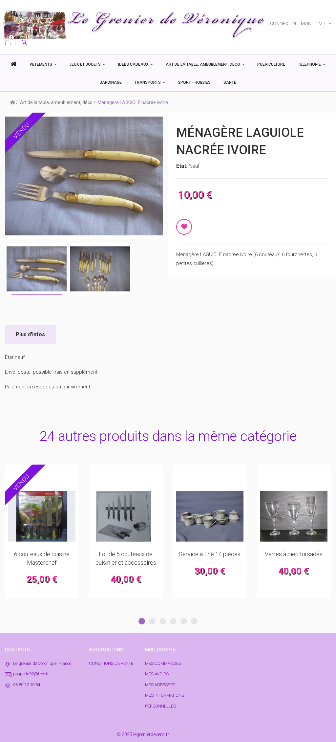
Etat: (182, 166)
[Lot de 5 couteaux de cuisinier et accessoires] (41, 516)
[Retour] (12, 102)
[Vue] (58, 472)
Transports (148, 82)
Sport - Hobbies (194, 82)
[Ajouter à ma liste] (184, 227)
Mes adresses (160, 684)
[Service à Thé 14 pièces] (125, 516)
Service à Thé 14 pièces (126, 554)
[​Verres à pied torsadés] (209, 516)
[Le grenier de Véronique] (135, 23)
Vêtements (41, 64)
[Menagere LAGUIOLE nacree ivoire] (37, 269)
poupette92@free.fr (31, 673)
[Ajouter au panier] (25, 472)
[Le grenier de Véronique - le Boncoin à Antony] (13, 64)
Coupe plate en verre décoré (293, 554)
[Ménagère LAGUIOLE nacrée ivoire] (100, 269)
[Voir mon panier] (7, 42)
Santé (229, 82)
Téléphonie (309, 64)
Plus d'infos (30, 334)
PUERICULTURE (271, 64)
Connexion (283, 23)
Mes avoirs (157, 673)
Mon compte (316, 23)
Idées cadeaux (133, 64)
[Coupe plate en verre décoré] (293, 516)
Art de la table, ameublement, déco (203, 64)
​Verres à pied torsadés (210, 554)
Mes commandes (163, 663)
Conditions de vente (111, 663)
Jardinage (111, 82)
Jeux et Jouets (85, 64)
